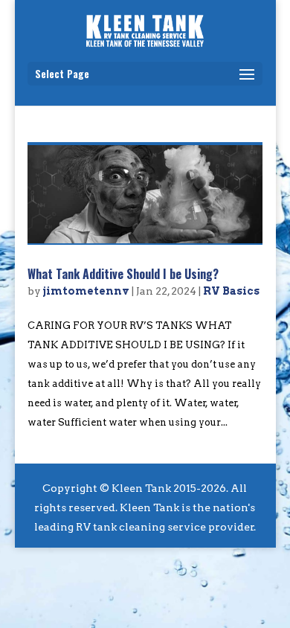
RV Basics (231, 291)
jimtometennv (86, 291)
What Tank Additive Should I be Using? (123, 274)
